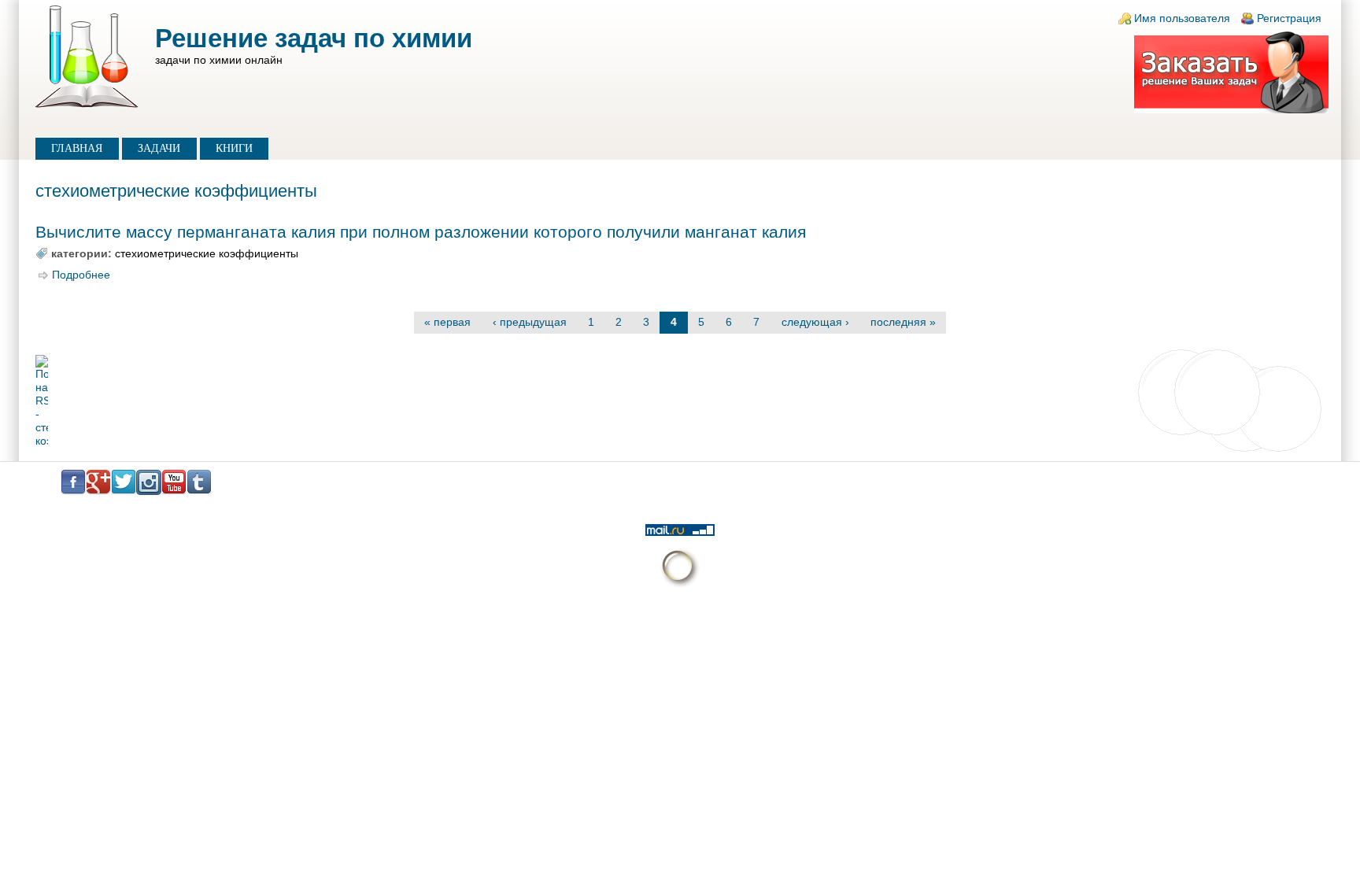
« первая (447, 322)
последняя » (903, 322)
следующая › (815, 322)
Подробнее (81, 275)
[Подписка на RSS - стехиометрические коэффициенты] (680, 401)
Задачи (159, 148)
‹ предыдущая (530, 322)
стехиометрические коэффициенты (206, 254)
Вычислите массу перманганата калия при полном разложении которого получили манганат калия (420, 232)
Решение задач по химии (313, 38)
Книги (234, 148)
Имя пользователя (1182, 18)
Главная (76, 148)
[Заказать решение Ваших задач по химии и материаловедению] (1231, 110)
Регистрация (1289, 18)
